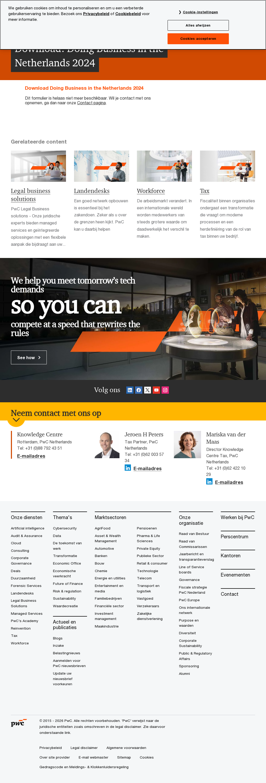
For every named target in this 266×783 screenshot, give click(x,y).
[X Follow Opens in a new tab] (147, 391)
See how (26, 357)
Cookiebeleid (128, 13)
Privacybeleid (96, 13)
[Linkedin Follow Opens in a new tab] (130, 391)
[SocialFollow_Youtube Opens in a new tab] (156, 391)
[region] (133, 25)
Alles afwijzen (198, 25)
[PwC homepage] (19, 725)
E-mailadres (31, 456)
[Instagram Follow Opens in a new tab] (165, 391)
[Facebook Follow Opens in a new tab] (138, 391)
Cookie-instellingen (200, 12)
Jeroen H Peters (144, 434)
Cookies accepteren (198, 38)
